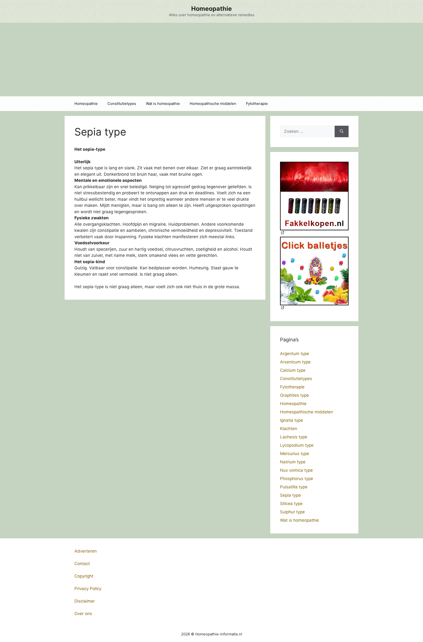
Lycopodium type (297, 445)
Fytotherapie (257, 103)
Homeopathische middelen (213, 103)
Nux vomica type (296, 470)
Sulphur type (292, 511)
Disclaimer (84, 601)
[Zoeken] (342, 131)
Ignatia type (291, 420)
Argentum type (294, 353)
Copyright (83, 576)
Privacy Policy (87, 588)
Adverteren (85, 551)
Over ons (83, 613)
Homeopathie (211, 8)
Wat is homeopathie (163, 103)
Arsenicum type (295, 361)
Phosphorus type (296, 478)
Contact (82, 563)
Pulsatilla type (293, 486)
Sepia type (290, 495)
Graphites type (294, 395)
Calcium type (293, 370)
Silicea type (291, 503)
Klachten (288, 428)
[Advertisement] (211, 59)
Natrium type (293, 461)
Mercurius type (294, 453)
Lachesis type (293, 436)
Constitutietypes (121, 103)
